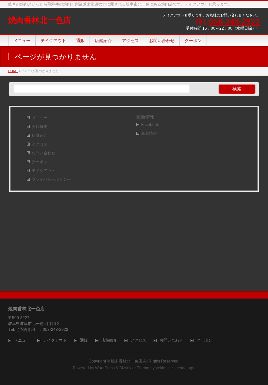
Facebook (150, 124)
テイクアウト (43, 170)
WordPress (105, 368)
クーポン (39, 162)
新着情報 (149, 133)
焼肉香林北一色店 (39, 20)
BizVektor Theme (134, 368)
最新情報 (145, 116)
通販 (84, 340)
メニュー (39, 118)
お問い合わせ (43, 153)
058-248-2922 (234, 21)
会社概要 (39, 126)
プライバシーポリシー (51, 179)
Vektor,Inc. (165, 368)
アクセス (39, 144)
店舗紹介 (39, 135)
